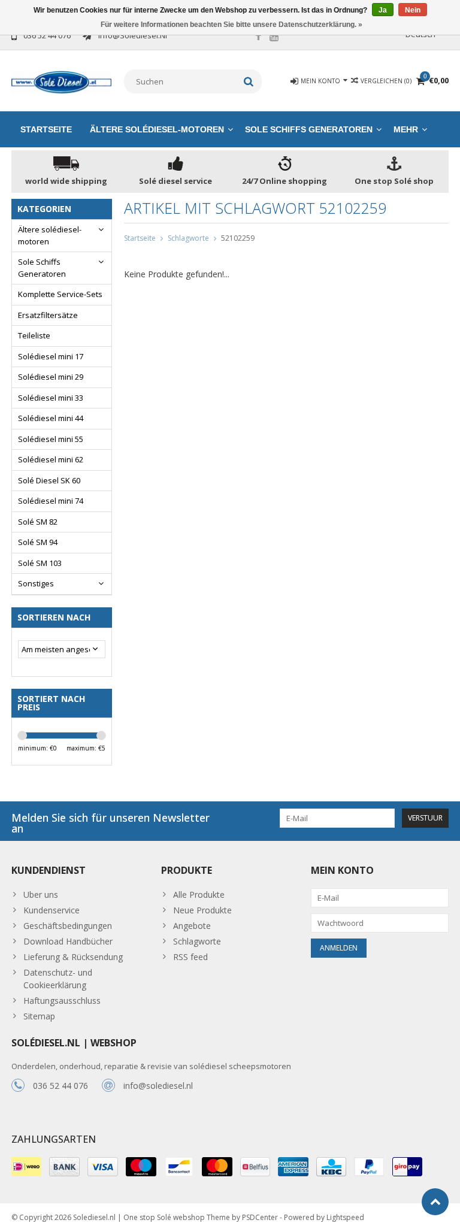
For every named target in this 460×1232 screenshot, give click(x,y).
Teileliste (34, 335)
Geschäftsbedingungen (67, 925)
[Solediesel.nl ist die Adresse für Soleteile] (61, 81)
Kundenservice (51, 910)
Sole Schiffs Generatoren (309, 129)
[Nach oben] (435, 1201)
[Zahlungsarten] (26, 1166)
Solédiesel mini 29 (50, 376)
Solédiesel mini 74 (50, 500)
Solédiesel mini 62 (50, 459)
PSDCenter (260, 1217)
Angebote (192, 925)
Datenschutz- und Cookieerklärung (57, 979)
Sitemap (39, 1016)
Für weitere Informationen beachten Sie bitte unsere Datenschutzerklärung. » (231, 24)
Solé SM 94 (38, 542)
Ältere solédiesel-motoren (157, 129)
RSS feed (190, 956)
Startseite (46, 129)
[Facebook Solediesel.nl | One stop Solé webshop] (258, 37)
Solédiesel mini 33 (50, 397)
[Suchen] (249, 81)
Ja (383, 10)
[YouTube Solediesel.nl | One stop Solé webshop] (274, 37)
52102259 (238, 238)
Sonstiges (36, 583)
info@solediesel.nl (158, 1085)
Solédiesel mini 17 (50, 356)
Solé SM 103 (40, 563)
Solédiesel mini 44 (50, 418)
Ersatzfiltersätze (48, 315)
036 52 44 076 (60, 1085)
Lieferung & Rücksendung (73, 956)
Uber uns (40, 894)
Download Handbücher (68, 941)
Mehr (406, 129)
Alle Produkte (199, 894)
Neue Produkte (202, 910)
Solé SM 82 (38, 521)
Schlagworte (188, 238)
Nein (412, 10)
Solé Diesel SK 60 (49, 480)
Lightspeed (345, 1217)
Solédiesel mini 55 (50, 439)
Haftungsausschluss (62, 1000)
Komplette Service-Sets (60, 294)
